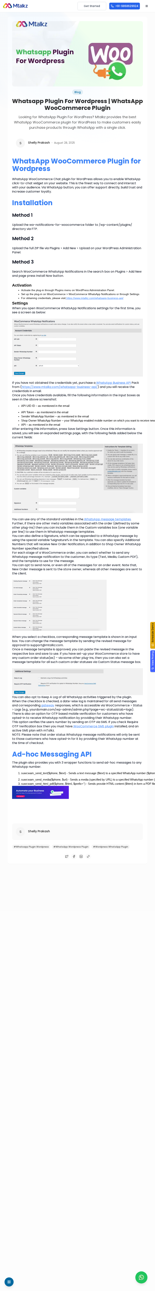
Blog (77, 92)
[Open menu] (146, 6)
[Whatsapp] (141, 1277)
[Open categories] (9, 1281)
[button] (152, 635)
